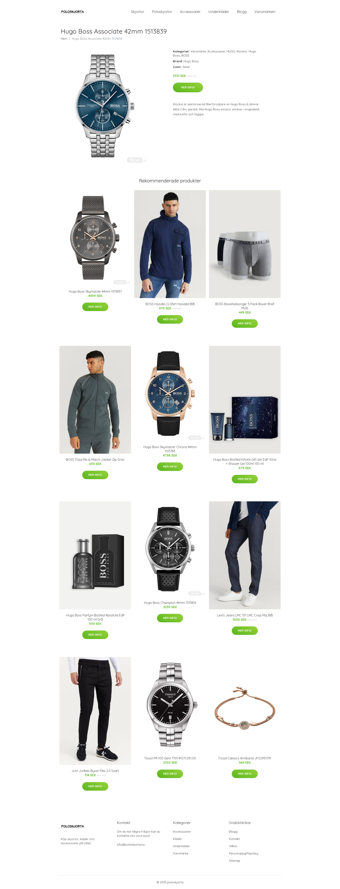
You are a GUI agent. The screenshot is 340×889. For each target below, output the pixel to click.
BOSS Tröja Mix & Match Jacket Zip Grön (95, 459)
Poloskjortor (162, 11)
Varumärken (264, 11)
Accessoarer (190, 11)
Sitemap (234, 860)
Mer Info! (188, 87)
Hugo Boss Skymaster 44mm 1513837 (95, 291)
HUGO (231, 51)
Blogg (242, 11)
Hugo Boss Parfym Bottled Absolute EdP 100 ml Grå (95, 617)
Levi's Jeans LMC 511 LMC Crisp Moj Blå (245, 615)
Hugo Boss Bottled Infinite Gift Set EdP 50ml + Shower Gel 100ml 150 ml (244, 462)
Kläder (177, 839)
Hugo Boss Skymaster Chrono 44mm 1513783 (170, 449)
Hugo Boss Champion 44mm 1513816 (170, 603)
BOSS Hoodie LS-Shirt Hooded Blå (170, 304)
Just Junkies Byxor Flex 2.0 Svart (95, 771)
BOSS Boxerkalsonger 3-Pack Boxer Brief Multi (244, 306)
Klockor (242, 51)
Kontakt (234, 839)
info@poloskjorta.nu (131, 844)
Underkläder (218, 11)
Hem (64, 38)
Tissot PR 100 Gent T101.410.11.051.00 (170, 758)
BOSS (185, 55)
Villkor (233, 846)
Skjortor (137, 11)
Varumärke (198, 51)
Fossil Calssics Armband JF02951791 (245, 758)
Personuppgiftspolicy (243, 853)
